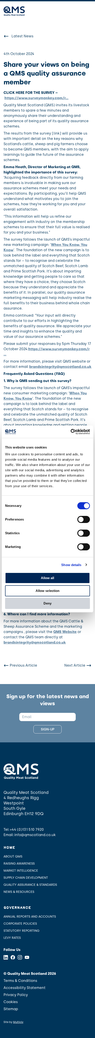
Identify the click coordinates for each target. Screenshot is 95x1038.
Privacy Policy (16, 995)
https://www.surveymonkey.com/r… (36, 98)
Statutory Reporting (21, 931)
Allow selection (48, 591)
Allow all (47, 578)
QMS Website (65, 632)
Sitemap (11, 1009)
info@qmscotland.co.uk (35, 835)
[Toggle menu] (89, 11)
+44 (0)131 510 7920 (27, 829)
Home (9, 848)
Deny (47, 603)
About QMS (13, 856)
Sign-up (47, 729)
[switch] (83, 519)
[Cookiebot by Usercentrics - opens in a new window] (70, 432)
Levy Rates (12, 938)
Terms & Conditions (20, 981)
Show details (71, 565)
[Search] (65, 11)
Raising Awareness (19, 863)
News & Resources (19, 892)
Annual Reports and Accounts (30, 916)
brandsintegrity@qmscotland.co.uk (60, 367)
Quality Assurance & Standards (30, 885)
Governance (17, 908)
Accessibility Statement (25, 988)
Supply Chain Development (26, 878)
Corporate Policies (20, 924)
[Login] (77, 11)
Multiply (18, 1022)
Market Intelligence (21, 871)
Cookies (11, 1002)
